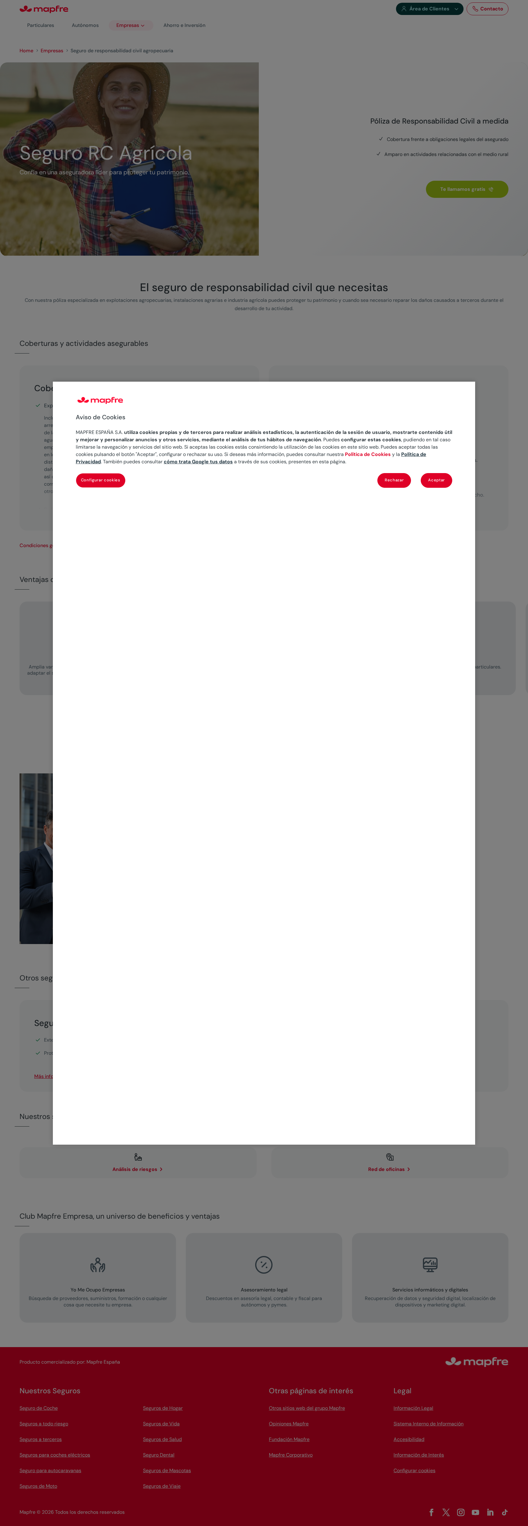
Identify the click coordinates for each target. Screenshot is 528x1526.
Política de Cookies (368, 454)
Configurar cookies (100, 480)
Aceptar (436, 480)
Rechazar (394, 480)
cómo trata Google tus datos (198, 461)
